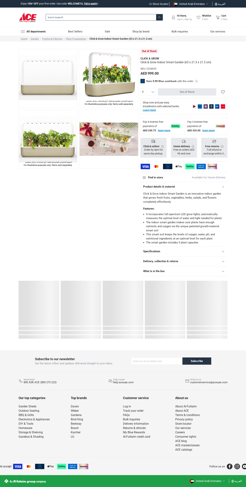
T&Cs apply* (91, 3)
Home (24, 38)
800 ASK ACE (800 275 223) (40, 382)
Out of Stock (187, 92)
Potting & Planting (52, 38)
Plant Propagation (76, 38)
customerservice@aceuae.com (208, 382)
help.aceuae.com (123, 382)
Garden (35, 38)
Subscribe (197, 361)
